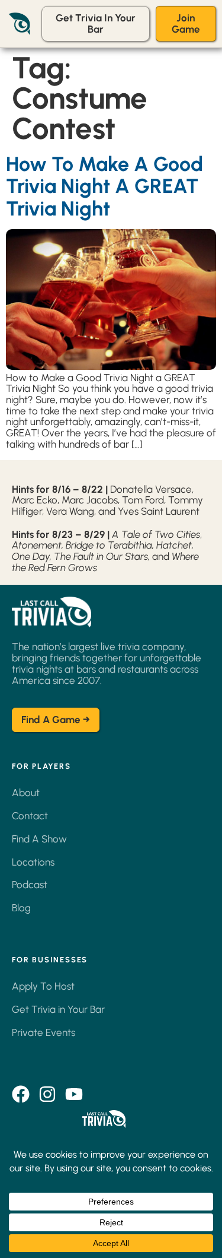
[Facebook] (21, 1094)
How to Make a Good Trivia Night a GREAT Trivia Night (104, 186)
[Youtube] (74, 1094)
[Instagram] (47, 1094)
